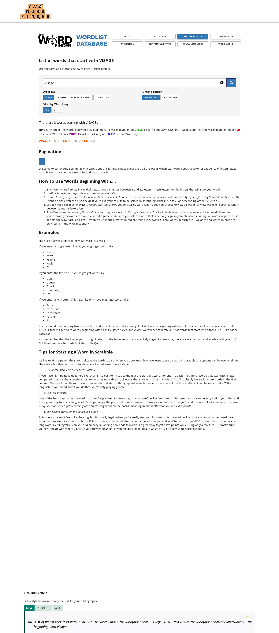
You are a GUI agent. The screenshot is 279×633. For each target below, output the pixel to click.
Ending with (225, 36)
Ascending (151, 97)
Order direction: (152, 92)
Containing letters (160, 44)
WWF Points (102, 97)
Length (61, 97)
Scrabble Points (81, 97)
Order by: (49, 92)
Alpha (48, 97)
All (47, 109)
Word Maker (225, 44)
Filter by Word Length (57, 104)
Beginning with (193, 36)
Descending (169, 97)
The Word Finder (35, 11)
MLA (29, 608)
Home (127, 36)
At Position (127, 44)
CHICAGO (44, 608)
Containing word (192, 44)
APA (57, 608)
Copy (246, 616)
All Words (160, 36)
